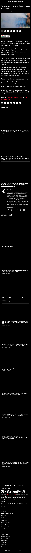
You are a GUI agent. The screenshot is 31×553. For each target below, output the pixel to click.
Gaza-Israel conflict (5, 527)
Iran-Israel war (4, 524)
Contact (3, 546)
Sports (2, 517)
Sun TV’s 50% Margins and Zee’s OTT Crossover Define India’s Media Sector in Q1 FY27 (15, 415)
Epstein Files (4, 520)
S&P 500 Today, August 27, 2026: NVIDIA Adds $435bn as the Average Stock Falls (14, 394)
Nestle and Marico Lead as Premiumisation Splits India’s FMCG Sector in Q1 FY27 (15, 271)
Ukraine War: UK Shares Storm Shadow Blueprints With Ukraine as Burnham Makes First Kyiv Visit (15, 158)
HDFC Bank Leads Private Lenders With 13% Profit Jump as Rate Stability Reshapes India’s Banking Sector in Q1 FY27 (15, 368)
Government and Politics (7, 513)
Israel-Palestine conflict (6, 531)
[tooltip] (2, 31)
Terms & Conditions (5, 536)
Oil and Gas (4, 511)
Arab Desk (4, 11)
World (2, 509)
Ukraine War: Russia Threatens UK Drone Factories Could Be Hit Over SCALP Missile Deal (15, 132)
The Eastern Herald (11, 494)
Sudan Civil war (4, 529)
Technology (3, 515)
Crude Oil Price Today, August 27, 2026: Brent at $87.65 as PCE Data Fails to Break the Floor (15, 486)
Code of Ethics (4, 538)
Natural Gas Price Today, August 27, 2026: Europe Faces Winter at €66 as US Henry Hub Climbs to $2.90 (15, 463)
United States (4, 507)
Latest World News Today (14, 97)
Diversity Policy (4, 540)
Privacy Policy (4, 534)
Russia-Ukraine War (5, 522)
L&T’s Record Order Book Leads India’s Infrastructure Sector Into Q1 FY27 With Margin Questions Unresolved (14, 437)
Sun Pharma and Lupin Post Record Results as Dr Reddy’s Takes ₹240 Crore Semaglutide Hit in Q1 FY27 (15, 322)
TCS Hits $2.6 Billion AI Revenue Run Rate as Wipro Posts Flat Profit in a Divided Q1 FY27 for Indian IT (15, 299)
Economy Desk (6, 273)
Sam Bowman (6, 395)
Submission (3, 544)
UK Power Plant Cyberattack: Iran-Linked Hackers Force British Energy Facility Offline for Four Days (14, 184)
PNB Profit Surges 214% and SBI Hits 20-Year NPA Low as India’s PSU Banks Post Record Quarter (15, 345)
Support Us (3, 542)
